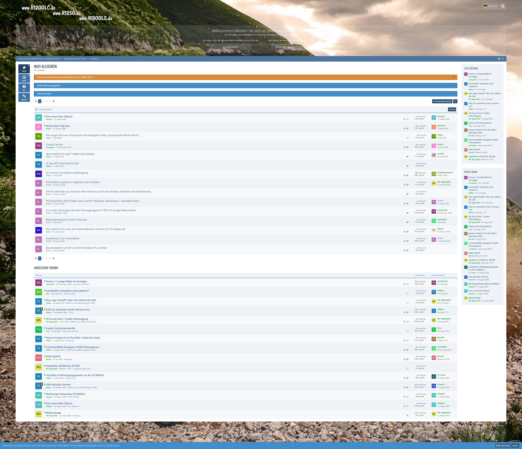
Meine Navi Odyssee (58, 125)
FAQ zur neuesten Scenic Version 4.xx (68, 309)
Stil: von (261, 438)
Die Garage (69, 340)
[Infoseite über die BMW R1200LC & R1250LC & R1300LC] (74, 12)
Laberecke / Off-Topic (81, 284)
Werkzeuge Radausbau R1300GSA (65, 394)
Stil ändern (499, 425)
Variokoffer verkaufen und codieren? (67, 290)
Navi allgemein (73, 406)
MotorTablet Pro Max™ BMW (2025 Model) (70, 154)
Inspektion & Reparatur (81, 369)
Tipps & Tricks (70, 378)
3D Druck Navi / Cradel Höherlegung (67, 319)
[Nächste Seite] (54, 101)
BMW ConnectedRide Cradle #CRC (84, 322)
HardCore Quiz (44, 93)
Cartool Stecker (54, 144)
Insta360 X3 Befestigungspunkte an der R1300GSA (75, 375)
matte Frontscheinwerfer (60, 328)
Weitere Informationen (502, 445)
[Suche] (502, 6)
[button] (490, 6)
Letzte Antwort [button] (45, 109)
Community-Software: (261, 433)
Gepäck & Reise (69, 293)
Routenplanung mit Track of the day (66, 219)
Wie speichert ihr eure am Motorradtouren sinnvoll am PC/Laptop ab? (86, 229)
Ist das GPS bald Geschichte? (62, 163)
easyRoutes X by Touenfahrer (62, 238)
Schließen (515, 445)
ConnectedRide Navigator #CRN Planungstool (72, 347)
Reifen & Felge (73, 397)
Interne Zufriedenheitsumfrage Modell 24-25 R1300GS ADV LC (65, 77)
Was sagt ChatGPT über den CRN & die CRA (71, 300)
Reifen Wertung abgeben (48, 85)
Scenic (71, 312)
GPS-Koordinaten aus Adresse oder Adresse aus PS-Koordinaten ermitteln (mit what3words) (98, 191)
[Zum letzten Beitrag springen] (434, 117)
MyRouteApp (53, 412)
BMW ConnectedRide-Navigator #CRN (80, 303)
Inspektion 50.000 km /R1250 (63, 365)
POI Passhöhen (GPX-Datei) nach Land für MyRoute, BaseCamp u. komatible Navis (93, 200)
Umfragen (77, 415)
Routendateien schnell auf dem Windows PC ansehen (76, 247)
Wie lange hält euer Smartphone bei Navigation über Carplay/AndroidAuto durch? (92, 135)
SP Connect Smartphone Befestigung (67, 172)
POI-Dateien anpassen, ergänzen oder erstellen (73, 182)
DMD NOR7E (53, 356)
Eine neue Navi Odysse (59, 116)
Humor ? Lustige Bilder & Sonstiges (66, 281)
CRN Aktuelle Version (58, 384)
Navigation (68, 359)
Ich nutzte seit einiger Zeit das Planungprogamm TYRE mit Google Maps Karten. (91, 210)
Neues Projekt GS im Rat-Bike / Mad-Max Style (73, 337)
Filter (453, 109)
